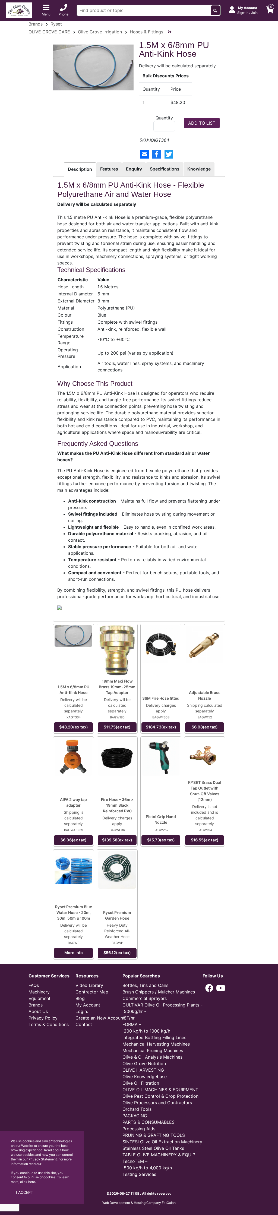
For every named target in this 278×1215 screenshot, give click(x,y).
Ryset (56, 24)
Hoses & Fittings (146, 31)
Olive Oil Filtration (140, 1083)
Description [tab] (80, 169)
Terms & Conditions (49, 1024)
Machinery (39, 992)
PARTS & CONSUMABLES (148, 1122)
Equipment (39, 998)
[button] (209, 988)
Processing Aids (138, 1128)
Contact (83, 1024)
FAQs (34, 985)
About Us (38, 1011)
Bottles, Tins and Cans (145, 985)
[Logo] (19, 9)
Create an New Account (100, 1018)
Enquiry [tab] (134, 169)
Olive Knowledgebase (144, 1076)
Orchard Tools (136, 1109)
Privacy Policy (43, 1018)
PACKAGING (134, 1115)
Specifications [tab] (164, 169)
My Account (87, 1005)
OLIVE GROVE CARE (49, 31)
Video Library (89, 985)
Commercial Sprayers (144, 998)
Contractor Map (91, 992)
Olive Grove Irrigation (100, 31)
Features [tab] (109, 169)
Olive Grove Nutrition (144, 1063)
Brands (36, 24)
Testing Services (139, 1174)
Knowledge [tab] (199, 169)
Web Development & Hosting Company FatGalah (139, 1203)
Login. (81, 1011)
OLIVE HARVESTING (143, 1070)
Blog (80, 998)
